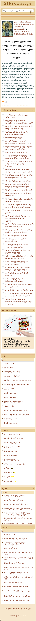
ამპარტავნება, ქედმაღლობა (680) (17, 385)
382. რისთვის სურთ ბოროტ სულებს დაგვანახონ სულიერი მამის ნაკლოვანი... (17, 218)
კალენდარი (9, 481)
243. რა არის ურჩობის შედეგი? (16, 235)
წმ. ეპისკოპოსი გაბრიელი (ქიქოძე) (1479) (18, 553)
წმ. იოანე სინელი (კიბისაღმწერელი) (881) (18, 559)
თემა (4, 356)
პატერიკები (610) (10, 451)
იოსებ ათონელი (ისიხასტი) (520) (16, 538)
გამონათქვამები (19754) (13, 438)
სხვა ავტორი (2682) (11, 548)
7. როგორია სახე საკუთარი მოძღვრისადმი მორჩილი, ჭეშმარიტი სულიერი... (18, 301)
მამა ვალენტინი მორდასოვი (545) (17, 573)
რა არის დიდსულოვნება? (14, 138)
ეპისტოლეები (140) (11, 460)
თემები (7, 468)
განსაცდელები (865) (12, 376)
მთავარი (5, 430)
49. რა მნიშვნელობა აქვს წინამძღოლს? (19, 290)
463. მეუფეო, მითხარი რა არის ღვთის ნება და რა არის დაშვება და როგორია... (18, 164)
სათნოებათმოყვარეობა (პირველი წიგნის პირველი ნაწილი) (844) (17, 514)
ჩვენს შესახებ (17, 608)
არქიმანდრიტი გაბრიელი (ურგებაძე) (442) (19, 592)
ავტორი (5, 527)
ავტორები (8, 472)
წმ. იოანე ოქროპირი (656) (14, 563)
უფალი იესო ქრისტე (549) (14, 402)
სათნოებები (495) (10, 419)
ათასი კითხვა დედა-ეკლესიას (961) (18, 509)
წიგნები (7, 477)
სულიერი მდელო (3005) (13, 500)
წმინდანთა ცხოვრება (14, 464)
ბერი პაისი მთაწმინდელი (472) (16, 587)
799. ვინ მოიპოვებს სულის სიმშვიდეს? (18, 190)
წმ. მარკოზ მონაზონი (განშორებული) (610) (18, 568)
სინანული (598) (10, 393)
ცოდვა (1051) (9, 367)
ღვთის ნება (22, 29)
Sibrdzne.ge (18, 3)
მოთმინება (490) (10, 423)
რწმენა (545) (9, 406)
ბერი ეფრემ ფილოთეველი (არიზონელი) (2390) (15, 544)
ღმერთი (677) (9, 389)
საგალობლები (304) (12, 434)
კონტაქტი (27, 608)
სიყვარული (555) (10, 397)
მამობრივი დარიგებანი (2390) (16, 504)
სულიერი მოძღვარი (21, 31)
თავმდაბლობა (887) (12, 372)
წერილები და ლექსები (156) (15, 496)
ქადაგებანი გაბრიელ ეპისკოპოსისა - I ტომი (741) (19, 519)
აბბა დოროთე (25, 22)
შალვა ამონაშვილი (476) (13, 582)
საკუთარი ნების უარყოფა (23, 34)
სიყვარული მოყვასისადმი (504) (16, 414)
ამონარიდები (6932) (12, 443)
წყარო (4, 489)
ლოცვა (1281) (9, 363)
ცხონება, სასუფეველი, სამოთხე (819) (18, 380)
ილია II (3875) (9, 534)
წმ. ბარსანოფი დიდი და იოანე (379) (18, 596)
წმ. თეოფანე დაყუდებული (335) (16, 600)
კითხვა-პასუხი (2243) (12, 447)
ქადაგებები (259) (10, 455)
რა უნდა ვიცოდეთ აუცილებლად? (17, 152)
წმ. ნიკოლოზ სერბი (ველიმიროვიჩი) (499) (18, 578)
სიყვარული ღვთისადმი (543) (15, 410)
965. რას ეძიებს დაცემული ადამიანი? (18, 181)
